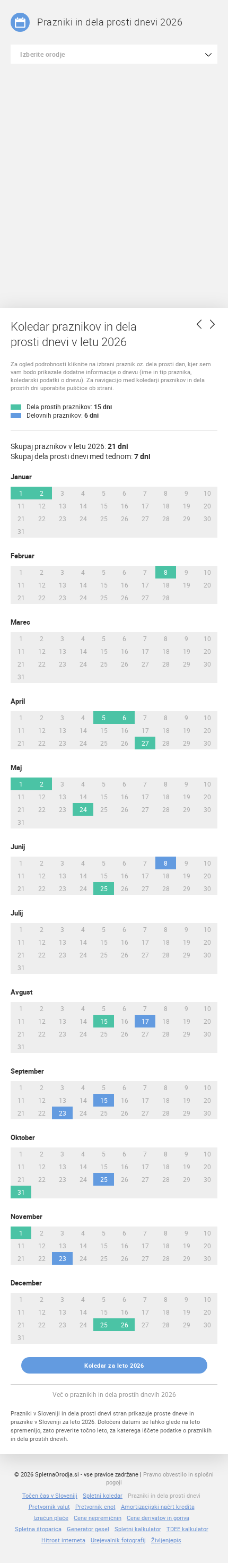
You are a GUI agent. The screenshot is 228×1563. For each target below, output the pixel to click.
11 (21, 506)
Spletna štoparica (38, 1529)
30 (207, 518)
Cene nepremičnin (97, 1518)
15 (104, 506)
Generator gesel (88, 1529)
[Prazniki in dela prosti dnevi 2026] (20, 22)
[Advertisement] (114, 183)
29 (186, 518)
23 (62, 518)
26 (124, 518)
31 (21, 531)
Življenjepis (166, 1540)
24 (83, 518)
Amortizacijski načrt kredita (158, 1506)
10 (207, 493)
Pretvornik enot (95, 1506)
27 (145, 518)
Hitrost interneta (63, 1540)
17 (145, 506)
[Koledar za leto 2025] (199, 324)
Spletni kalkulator (138, 1529)
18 (166, 506)
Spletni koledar (102, 1495)
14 (83, 506)
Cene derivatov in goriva (158, 1518)
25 (104, 518)
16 (124, 506)
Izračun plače (50, 1518)
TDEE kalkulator (187, 1529)
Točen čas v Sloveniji (49, 1495)
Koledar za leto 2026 (114, 1365)
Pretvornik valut (49, 1506)
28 (166, 518)
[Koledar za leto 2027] (212, 324)
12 (42, 506)
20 (207, 506)
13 (62, 506)
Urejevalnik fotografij (118, 1540)
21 (21, 518)
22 (42, 518)
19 (186, 506)
